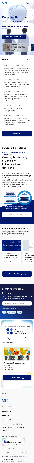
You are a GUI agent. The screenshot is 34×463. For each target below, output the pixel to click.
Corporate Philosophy (13, 37)
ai (4, 312)
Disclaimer (5, 449)
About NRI (6, 416)
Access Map (20, 427)
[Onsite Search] (27, 3)
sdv (20, 312)
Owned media (16, 377)
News (4, 424)
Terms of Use (12, 449)
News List (16, 134)
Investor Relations (16, 424)
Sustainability (7, 420)
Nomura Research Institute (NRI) (4, 3)
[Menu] (31, 3)
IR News (29, 59)
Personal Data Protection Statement (11, 453)
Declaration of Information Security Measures (14, 456)
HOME (4, 394)
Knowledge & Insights (16, 274)
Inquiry (4, 431)
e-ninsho (12, 312)
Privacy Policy (25, 453)
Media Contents (7, 427)
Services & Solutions (16, 215)
